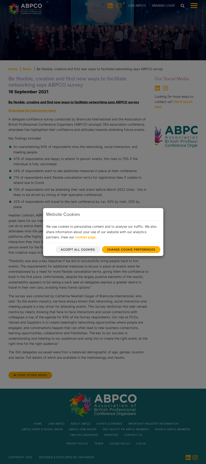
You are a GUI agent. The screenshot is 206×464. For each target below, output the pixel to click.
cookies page (85, 237)
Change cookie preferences (131, 249)
